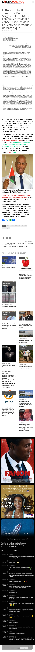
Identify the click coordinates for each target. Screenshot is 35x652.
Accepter (24, 648)
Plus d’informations (14, 648)
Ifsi (8, 225)
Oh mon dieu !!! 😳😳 (14, 562)
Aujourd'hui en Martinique (6, 284)
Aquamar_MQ (23, 539)
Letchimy (24, 225)
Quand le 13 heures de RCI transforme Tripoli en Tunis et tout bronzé (8, 377)
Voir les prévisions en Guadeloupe (13, 543)
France (11, 554)
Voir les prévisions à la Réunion (12, 546)
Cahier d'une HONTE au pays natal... (15, 246)
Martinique (6, 228)
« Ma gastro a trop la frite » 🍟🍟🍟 (18, 581)
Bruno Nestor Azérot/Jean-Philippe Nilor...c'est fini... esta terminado (25, 325)
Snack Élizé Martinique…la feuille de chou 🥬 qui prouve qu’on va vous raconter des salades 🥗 (20, 568)
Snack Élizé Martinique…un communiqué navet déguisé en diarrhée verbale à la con (20, 587)
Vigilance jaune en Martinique (8, 267)
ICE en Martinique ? (13, 622)
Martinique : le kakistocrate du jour (20, 243)
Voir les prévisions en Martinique (13, 545)
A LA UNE (5, 258)
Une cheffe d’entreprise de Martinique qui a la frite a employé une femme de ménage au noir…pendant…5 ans (21, 639)
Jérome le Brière (15, 225)
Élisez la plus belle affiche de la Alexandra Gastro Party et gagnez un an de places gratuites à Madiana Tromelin (21, 575)
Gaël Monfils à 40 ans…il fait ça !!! (17, 633)
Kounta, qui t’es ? (13, 592)
